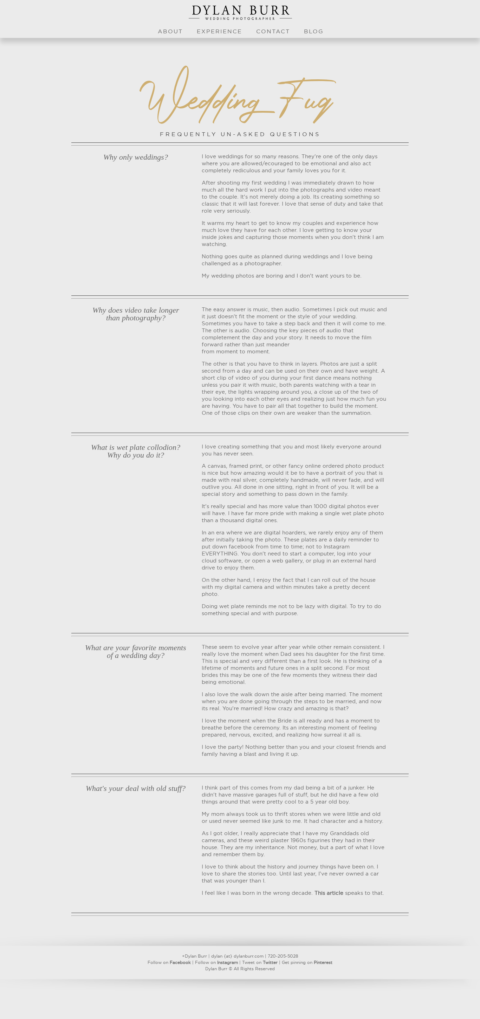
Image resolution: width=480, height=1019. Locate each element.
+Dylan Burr (194, 956)
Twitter (270, 962)
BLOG (314, 31)
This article (328, 893)
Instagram (227, 962)
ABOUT (170, 31)
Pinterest (323, 962)
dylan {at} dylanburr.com (237, 956)
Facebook (180, 962)
